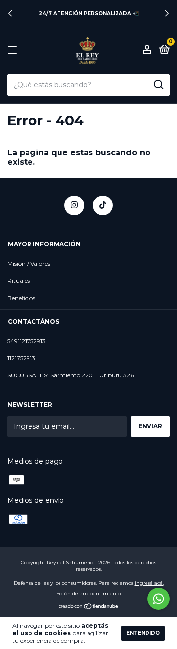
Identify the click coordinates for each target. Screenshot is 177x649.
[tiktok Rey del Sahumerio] (103, 205)
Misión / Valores (28, 263)
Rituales (18, 280)
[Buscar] (158, 85)
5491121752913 (26, 341)
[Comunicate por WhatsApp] (159, 599)
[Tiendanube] (88, 607)
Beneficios (21, 297)
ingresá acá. (149, 583)
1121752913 (21, 358)
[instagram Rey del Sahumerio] (74, 205)
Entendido (143, 633)
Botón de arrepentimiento (88, 593)
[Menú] (14, 50)
